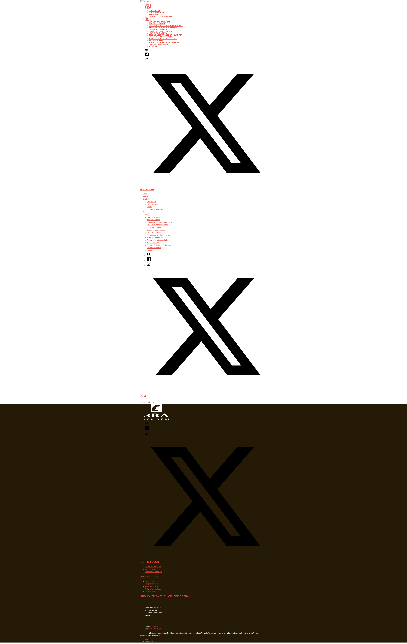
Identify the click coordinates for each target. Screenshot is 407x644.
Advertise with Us (151, 569)
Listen (148, 5)
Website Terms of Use (153, 589)
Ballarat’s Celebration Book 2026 (166, 26)
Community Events (158, 29)
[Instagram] (146, 61)
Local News (154, 11)
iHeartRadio (149, 641)
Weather (153, 46)
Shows (148, 7)
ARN (146, 639)
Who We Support (157, 24)
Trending (153, 14)
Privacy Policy (150, 581)
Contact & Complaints (153, 567)
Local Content (150, 591)
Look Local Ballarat (159, 22)
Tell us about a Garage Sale (163, 39)
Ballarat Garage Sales (161, 37)
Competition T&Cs (152, 584)
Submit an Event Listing (160, 31)
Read (147, 9)
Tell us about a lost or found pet (165, 35)
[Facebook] (147, 56)
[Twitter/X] (206, 184)
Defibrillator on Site (159, 44)
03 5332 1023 (155, 629)
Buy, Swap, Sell (156, 40)
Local (148, 20)
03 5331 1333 (156, 626)
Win (146, 18)
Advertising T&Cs (151, 586)
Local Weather (156, 12)
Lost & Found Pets (158, 33)
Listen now (145, 190)
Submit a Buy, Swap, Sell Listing (164, 42)
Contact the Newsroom (160, 16)
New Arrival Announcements (163, 27)
